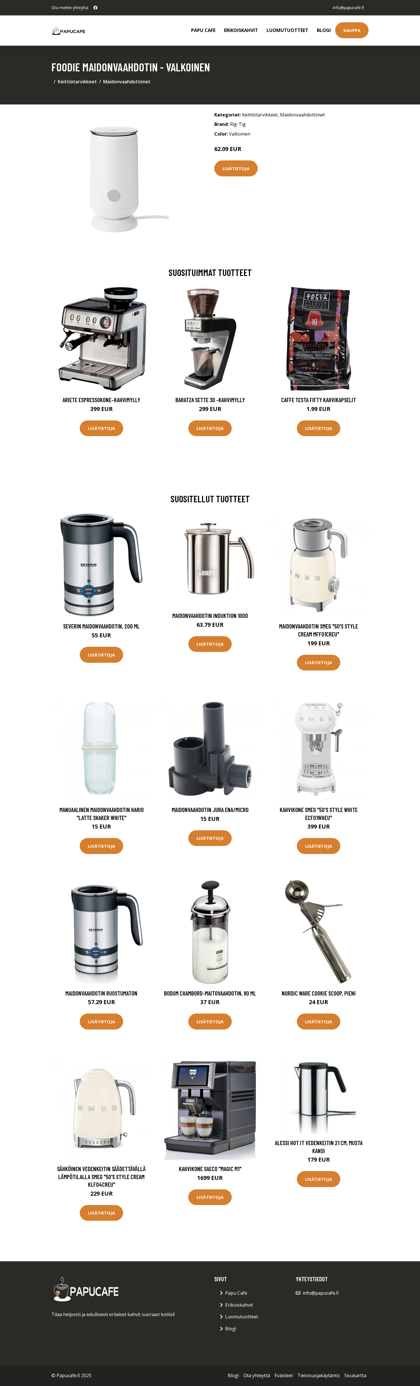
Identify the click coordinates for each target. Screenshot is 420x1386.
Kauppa (351, 30)
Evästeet (284, 1375)
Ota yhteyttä (256, 1375)
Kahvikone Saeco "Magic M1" (210, 1168)
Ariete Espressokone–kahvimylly (101, 399)
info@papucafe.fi (348, 7)
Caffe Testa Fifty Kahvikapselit (318, 399)
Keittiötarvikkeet (77, 81)
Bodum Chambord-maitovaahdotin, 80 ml (210, 993)
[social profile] (95, 7)
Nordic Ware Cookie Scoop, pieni (319, 993)
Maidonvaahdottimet (127, 81)
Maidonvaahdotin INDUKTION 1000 (210, 615)
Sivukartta (355, 1375)
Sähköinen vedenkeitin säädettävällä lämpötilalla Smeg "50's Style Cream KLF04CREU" (101, 1176)
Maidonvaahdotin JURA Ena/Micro (210, 809)
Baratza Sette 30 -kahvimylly (210, 399)
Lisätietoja (236, 168)
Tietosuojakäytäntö (318, 1375)
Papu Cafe (203, 30)
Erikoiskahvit (241, 30)
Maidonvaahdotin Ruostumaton (101, 993)
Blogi (324, 30)
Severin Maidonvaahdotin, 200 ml (101, 626)
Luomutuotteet (287, 30)
